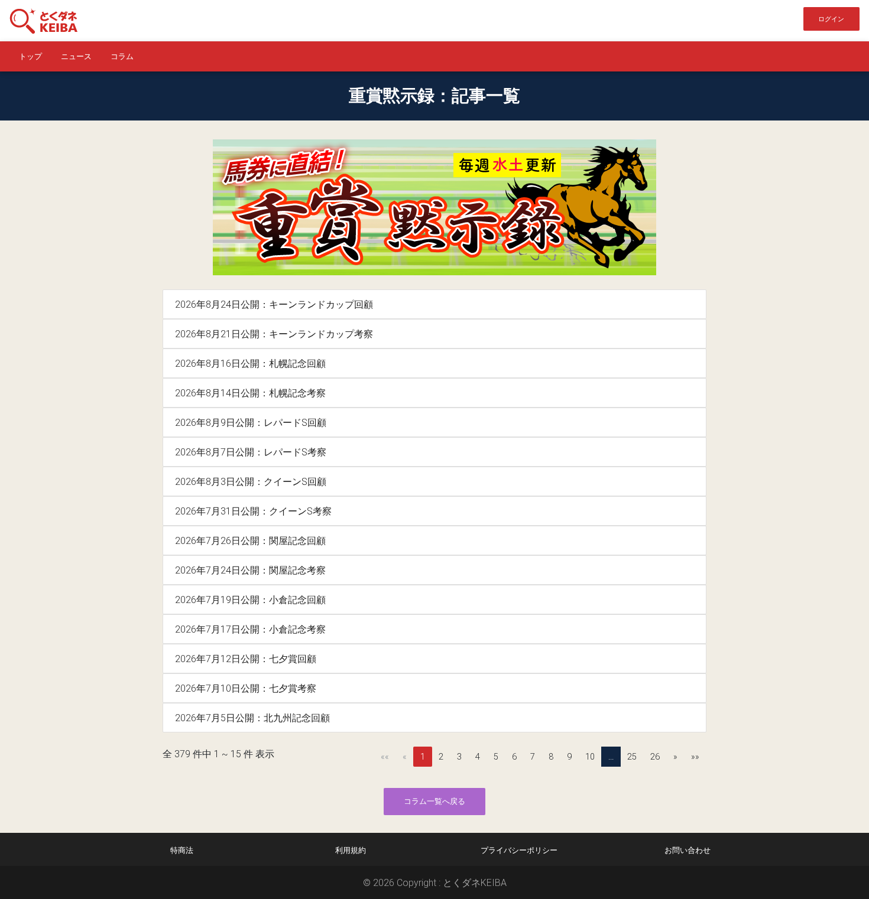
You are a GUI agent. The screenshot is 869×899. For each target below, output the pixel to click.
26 (655, 756)
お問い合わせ (687, 850)
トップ (30, 56)
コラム (122, 56)
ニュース (76, 56)
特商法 (181, 850)
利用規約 (350, 850)
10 (590, 756)
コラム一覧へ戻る (434, 801)
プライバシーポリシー (519, 850)
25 (632, 756)
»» (695, 756)
